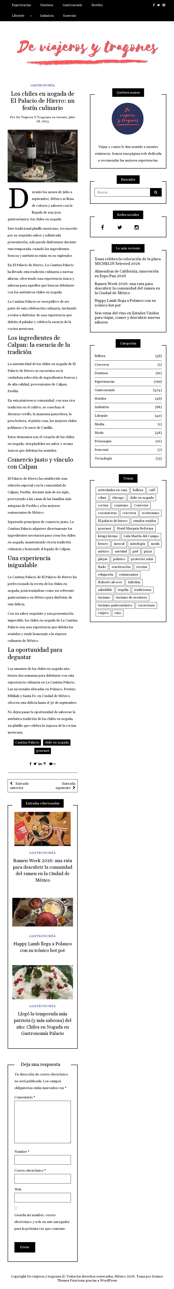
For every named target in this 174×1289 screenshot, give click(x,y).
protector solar (142, 559)
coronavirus (107, 513)
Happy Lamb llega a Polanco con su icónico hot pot (125, 303)
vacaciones (146, 605)
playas (102, 559)
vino (117, 613)
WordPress (108, 1280)
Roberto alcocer (110, 582)
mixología (137, 544)
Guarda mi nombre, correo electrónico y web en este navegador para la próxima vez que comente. (42, 1222)
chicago (118, 498)
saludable (105, 590)
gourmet (42, 751)
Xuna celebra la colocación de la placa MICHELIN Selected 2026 (128, 261)
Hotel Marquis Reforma (135, 528)
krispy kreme (108, 536)
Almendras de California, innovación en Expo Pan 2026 (127, 273)
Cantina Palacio (27, 742)
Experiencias (21, 5)
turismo (104, 597)
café (152, 490)
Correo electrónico (30, 1170)
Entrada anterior (19, 785)
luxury (103, 544)
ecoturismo (150, 513)
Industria (47, 16)
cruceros (129, 513)
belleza (138, 490)
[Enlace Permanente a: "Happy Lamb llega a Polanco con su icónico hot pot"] (42, 912)
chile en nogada (57, 742)
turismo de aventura (131, 597)
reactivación (121, 567)
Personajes (128, 441)
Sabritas (134, 582)
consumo (121, 505)
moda (155, 544)
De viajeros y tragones (33, 117)
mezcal (119, 544)
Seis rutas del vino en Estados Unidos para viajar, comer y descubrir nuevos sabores (127, 318)
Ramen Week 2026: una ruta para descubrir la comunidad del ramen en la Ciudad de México (127, 288)
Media (128, 424)
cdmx (102, 498)
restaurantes (128, 574)
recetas (141, 567)
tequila (123, 590)
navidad (121, 551)
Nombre (21, 1152)
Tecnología (128, 458)
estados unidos (144, 521)
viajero (103, 613)
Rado (102, 567)
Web (17, 1189)
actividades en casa (112, 490)
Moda (128, 433)
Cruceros (128, 365)
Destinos (46, 5)
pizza (148, 551)
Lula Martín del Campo (141, 536)
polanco (119, 559)
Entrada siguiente (65, 785)
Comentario (24, 1097)
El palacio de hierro (113, 521)
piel (135, 551)
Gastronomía (72, 5)
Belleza (128, 356)
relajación (105, 574)
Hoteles (97, 5)
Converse (141, 505)
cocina (103, 505)
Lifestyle (18, 16)
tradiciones (142, 590)
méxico (103, 551)
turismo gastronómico (115, 605)
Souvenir (69, 16)
